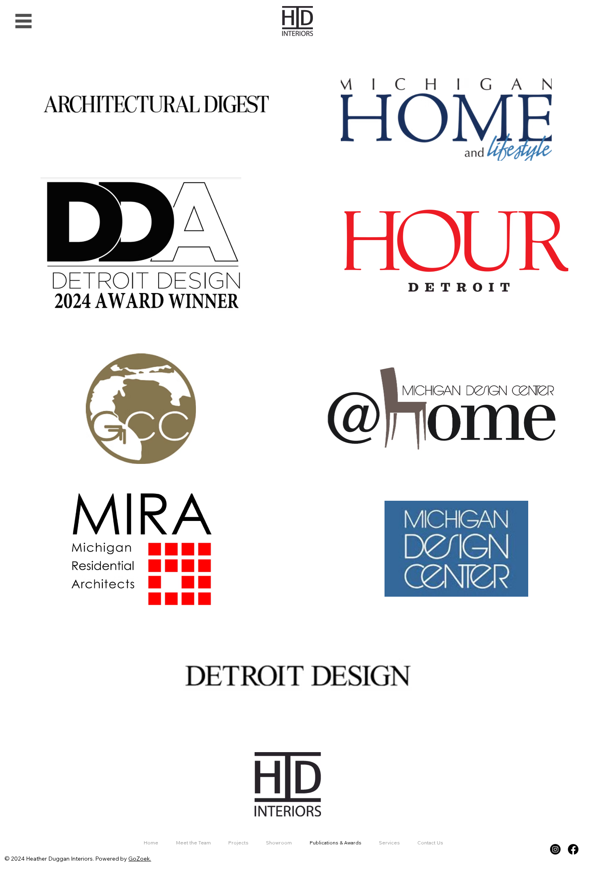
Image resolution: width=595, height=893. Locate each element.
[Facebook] (573, 849)
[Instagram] (555, 849)
